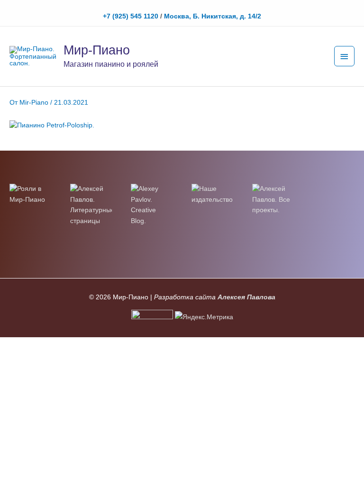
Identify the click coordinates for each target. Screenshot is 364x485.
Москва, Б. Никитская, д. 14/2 (212, 16)
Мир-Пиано (97, 50)
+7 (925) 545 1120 (130, 16)
